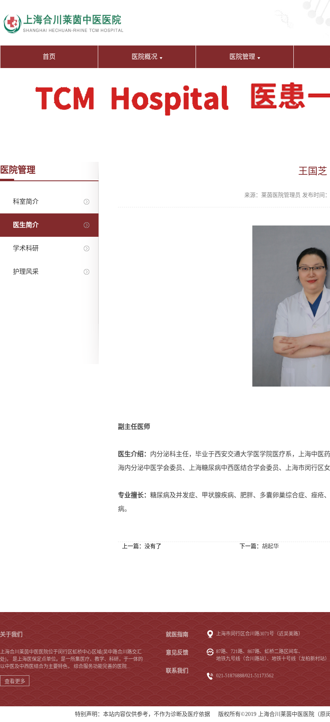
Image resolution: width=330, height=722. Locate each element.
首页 (49, 56)
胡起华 (270, 546)
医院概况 (144, 56)
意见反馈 (177, 653)
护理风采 (26, 271)
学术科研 (26, 248)
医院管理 (242, 56)
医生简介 (26, 224)
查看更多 (14, 681)
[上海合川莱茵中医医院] (63, 19)
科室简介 (26, 201)
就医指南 (177, 634)
